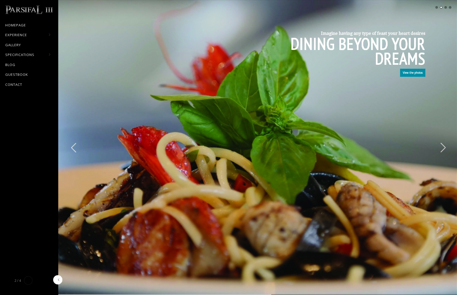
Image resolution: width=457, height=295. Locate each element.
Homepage (15, 25)
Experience (16, 35)
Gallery (13, 45)
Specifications (19, 55)
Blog (10, 64)
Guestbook (16, 74)
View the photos (413, 72)
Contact (13, 84)
